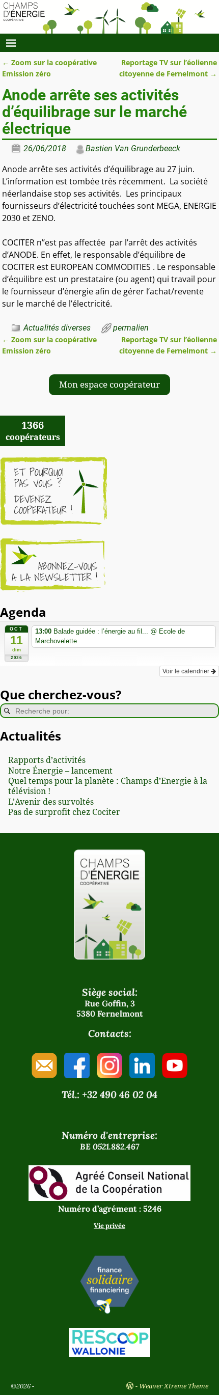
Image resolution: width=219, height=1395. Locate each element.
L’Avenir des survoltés (51, 802)
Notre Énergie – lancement (60, 771)
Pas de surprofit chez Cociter (64, 812)
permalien (131, 328)
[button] (109, 385)
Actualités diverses (57, 328)
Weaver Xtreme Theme (173, 1386)
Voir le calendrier (186, 671)
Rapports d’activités (47, 760)
